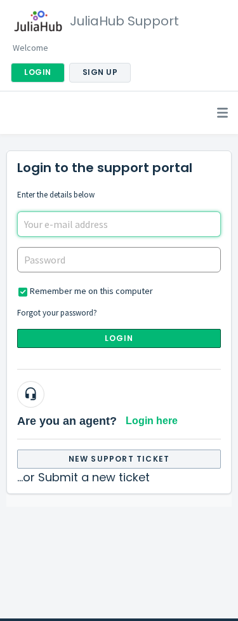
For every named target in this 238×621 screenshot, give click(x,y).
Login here (152, 420)
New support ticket (119, 458)
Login (119, 338)
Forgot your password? (57, 312)
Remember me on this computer (91, 291)
